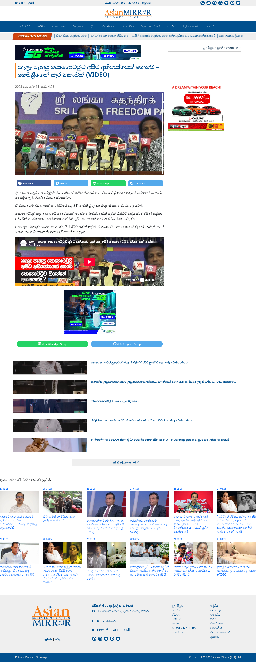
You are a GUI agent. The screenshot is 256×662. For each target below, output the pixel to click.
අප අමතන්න (180, 632)
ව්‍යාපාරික (128, 26)
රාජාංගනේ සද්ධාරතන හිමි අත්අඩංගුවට (228, 36)
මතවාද (176, 619)
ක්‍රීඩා (92, 26)
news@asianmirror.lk (114, 629)
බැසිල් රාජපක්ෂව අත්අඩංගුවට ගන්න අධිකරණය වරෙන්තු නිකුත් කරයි (159, 36)
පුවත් (220, 48)
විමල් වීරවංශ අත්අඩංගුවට (57, 36)
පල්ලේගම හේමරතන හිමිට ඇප (95, 36)
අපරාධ (171, 26)
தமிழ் (31, 3)
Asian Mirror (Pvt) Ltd (226, 657)
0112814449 (106, 620)
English (20, 3)
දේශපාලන (59, 26)
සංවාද (175, 623)
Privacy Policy (24, 657)
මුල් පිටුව (24, 26)
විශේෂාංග (108, 26)
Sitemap (41, 657)
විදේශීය (78, 26)
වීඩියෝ (176, 614)
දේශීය (41, 26)
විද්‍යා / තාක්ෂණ (150, 26)
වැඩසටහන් (190, 26)
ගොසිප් (209, 26)
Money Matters (184, 628)
